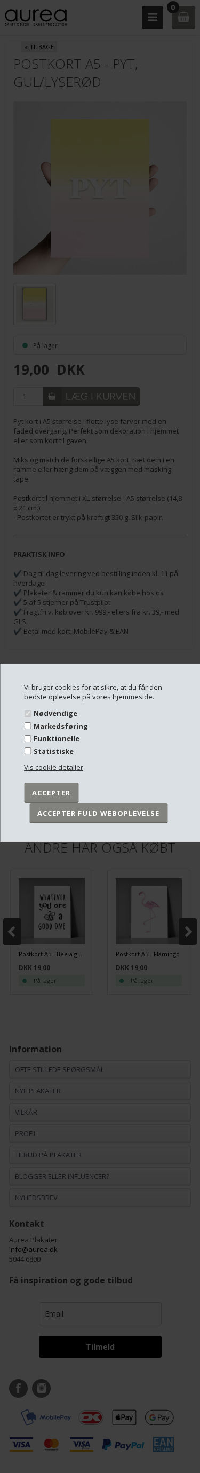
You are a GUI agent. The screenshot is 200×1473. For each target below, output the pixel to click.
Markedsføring (61, 726)
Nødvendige (55, 713)
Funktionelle (56, 738)
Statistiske (54, 751)
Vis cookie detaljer (53, 767)
